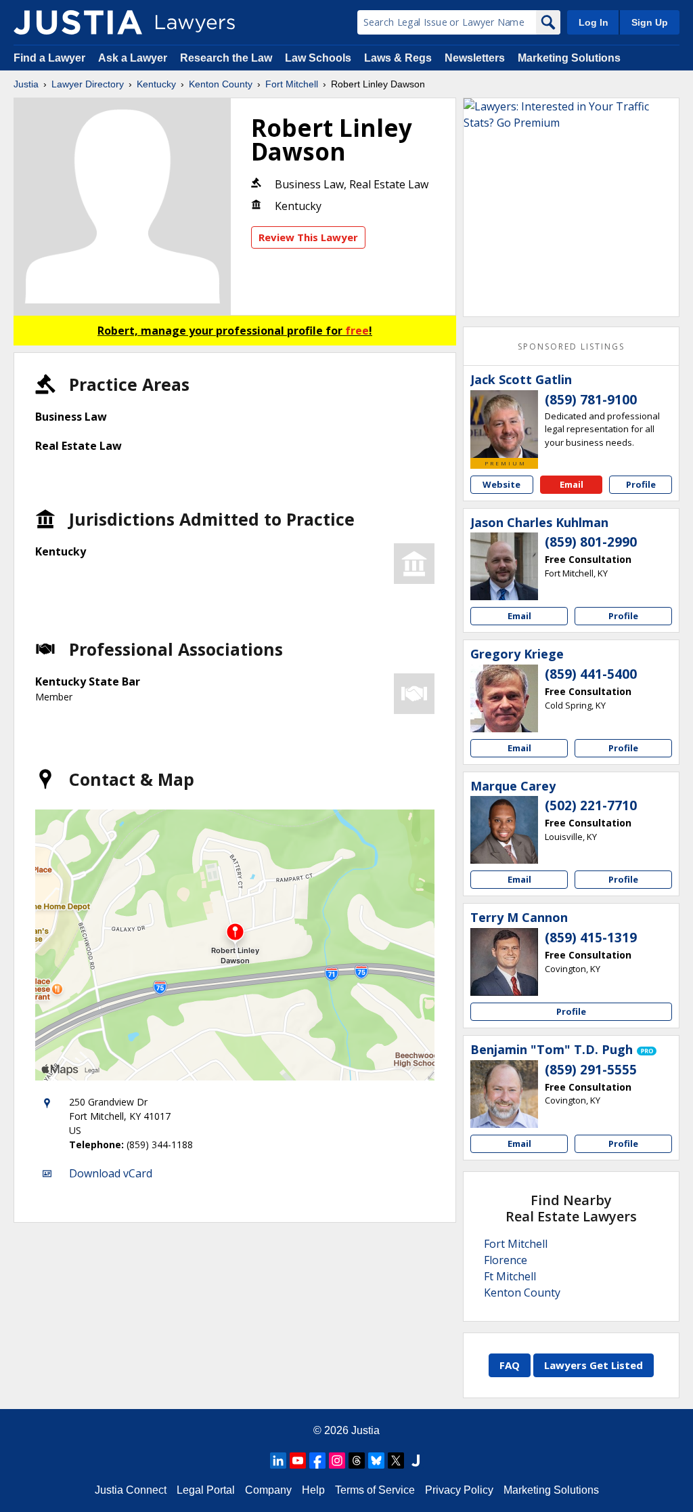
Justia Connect (130, 1490)
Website (501, 484)
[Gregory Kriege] (504, 698)
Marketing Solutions (569, 58)
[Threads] (357, 1460)
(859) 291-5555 (591, 1069)
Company (268, 1490)
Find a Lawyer (49, 58)
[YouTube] (298, 1460)
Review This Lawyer (308, 237)
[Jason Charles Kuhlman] (504, 566)
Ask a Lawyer (134, 58)
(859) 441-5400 (591, 674)
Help (313, 1490)
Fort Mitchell (291, 84)
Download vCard (110, 1173)
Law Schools (318, 58)
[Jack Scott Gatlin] (504, 424)
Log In (593, 22)
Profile (641, 484)
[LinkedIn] (278, 1460)
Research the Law (226, 58)
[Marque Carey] (504, 830)
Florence (505, 1260)
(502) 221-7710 (591, 805)
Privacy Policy (459, 1490)
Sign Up (649, 22)
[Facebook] (317, 1460)
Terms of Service (375, 1490)
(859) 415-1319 (591, 937)
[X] (396, 1460)
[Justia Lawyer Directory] (78, 22)
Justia (26, 84)
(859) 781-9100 (591, 399)
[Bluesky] (376, 1460)
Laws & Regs (398, 58)
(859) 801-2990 (591, 542)
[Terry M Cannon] (504, 962)
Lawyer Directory (87, 84)
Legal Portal (206, 1490)
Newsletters (475, 58)
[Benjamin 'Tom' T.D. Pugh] (504, 1094)
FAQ (509, 1365)
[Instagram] (337, 1460)
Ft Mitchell (510, 1276)
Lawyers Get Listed (593, 1365)
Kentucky (156, 84)
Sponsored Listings (571, 346)
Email (571, 484)
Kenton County (220, 84)
